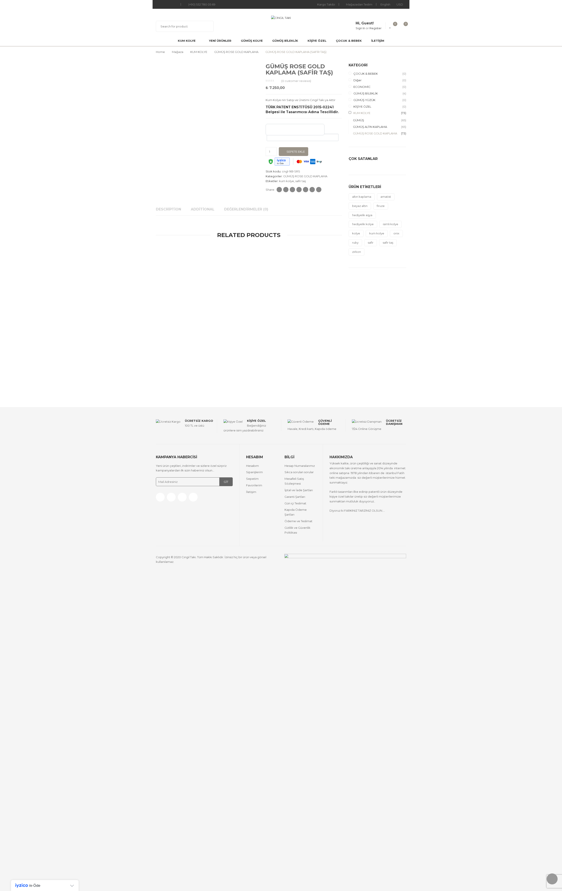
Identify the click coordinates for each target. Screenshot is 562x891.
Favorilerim (254, 485)
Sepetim (252, 478)
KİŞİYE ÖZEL (317, 40)
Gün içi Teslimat (295, 503)
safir (370, 242)
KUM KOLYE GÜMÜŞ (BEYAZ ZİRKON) (200, 316)
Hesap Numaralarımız (300, 465)
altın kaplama (361, 196)
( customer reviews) (296, 81)
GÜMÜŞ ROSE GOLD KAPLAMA (236, 52)
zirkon (356, 252)
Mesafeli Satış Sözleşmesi (294, 481)
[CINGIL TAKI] (281, 17)
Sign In (360, 28)
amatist (385, 196)
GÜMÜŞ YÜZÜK (364, 100)
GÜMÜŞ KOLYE (252, 40)
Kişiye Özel (256, 420)
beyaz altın (359, 206)
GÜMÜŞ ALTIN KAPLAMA (179, 256)
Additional (202, 209)
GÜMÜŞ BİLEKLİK (285, 40)
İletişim (377, 40)
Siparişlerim (254, 472)
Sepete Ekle (295, 151)
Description (168, 209)
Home (160, 52)
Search (207, 26)
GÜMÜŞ (160, 256)
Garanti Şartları (295, 496)
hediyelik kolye (363, 224)
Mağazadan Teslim (359, 4)
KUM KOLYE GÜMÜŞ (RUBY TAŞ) (292, 262)
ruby (355, 242)
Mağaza (177, 52)
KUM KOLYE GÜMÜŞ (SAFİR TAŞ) (200, 371)
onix (396, 233)
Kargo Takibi (326, 4)
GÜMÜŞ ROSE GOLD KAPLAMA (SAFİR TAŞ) (292, 371)
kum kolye (286, 181)
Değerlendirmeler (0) (246, 209)
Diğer (357, 80)
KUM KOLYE (187, 40)
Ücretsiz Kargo (199, 420)
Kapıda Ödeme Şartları (296, 512)
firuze (381, 206)
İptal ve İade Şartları (299, 490)
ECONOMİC (362, 87)
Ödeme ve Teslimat (298, 521)
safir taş (300, 181)
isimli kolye (390, 224)
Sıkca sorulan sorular (299, 472)
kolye (356, 233)
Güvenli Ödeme (325, 422)
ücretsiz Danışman (394, 422)
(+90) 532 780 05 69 (201, 4)
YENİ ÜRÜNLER (220, 40)
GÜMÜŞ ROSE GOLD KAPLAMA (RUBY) (200, 262)
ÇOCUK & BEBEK (349, 40)
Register (375, 28)
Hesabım (252, 465)
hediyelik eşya (362, 215)
